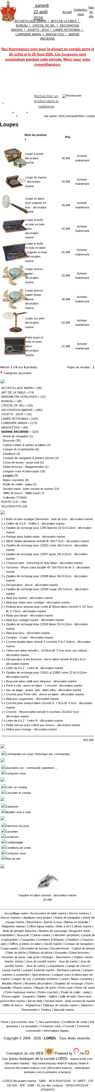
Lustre (64, 978)
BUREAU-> (8, 401)
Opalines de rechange (69, 983)
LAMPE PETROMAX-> (15, 418)
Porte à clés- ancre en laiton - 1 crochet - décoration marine (44, 685)
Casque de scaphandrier (19, 449)
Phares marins (22, 987)
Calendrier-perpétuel (66, 935)
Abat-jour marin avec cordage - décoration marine (38, 602)
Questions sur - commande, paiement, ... (32, 767)
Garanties (12, 831)
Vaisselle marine (64, 1009)
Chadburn (9, 453)
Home (4, 1022)
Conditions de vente (18, 847)
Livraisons (12, 836)
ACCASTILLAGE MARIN (30, 21)
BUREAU (22, 25)
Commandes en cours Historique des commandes (38, 754)
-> (16, 431)
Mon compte (87, 116)
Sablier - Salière (47, 996)
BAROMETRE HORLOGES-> (20, 396)
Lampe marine (11, 970)
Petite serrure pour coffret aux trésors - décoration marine (43, 725)
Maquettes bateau (13, 926)
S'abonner (12, 806)
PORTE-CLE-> (11, 501)
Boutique (20, 112)
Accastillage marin (16, 913)
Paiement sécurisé (17, 826)
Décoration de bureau (34, 948)
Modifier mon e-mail (18, 812)
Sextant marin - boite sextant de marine (28, 488)
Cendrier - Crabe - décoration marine (29, 637)
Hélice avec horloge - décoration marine (31, 729)
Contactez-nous (16, 773)
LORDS (50, 1038)
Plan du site (91, 12)
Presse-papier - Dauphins (18, 996)
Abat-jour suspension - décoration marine (32, 698)
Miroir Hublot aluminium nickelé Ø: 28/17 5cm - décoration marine (47, 541)
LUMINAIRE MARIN (28, 34)
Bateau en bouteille (76, 922)
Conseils (68, 1026)
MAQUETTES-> (11, 427)
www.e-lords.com (81, 1058)
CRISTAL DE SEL (43, 25)
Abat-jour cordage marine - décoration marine (35, 620)
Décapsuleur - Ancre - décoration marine (32, 584)
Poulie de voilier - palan (17, 484)
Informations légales (56, 1030)
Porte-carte (65, 987)
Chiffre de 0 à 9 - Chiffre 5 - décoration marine (35, 523)
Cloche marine (53, 943)
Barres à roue (53, 922)
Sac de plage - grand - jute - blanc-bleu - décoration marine (43, 690)
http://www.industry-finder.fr (49, 1063)
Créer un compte (16, 787)
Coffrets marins (82, 926)
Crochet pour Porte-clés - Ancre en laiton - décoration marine (45, 694)
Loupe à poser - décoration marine (35, 158)
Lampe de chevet (78, 965)
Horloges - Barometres (56, 957)
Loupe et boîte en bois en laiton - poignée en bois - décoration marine (36, 252)
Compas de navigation (78, 943)
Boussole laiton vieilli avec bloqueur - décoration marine (41, 681)
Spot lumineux (41, 974)
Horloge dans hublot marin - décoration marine (35, 536)
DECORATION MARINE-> (18, 410)
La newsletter (29, 1026)
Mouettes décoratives (38, 983)
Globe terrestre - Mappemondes (23, 466)
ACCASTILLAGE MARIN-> (18, 387)
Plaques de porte (45, 987)
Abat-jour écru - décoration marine (28, 633)
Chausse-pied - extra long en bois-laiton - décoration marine (44, 562)
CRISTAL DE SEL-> (14, 405)
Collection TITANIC (15, 497)
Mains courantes (13, 480)
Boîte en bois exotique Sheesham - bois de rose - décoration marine (49, 519)
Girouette (61, 952)
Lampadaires (56, 965)
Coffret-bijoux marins (40, 926)
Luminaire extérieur (46, 978)
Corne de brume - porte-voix (21, 462)
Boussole (9, 440)
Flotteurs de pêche (40, 952)
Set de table (34, 1001)
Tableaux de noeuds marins (60, 1005)
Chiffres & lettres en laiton (24, 943)
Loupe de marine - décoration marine (35, 182)
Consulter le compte (18, 792)
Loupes (23, 115)
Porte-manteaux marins (20, 992)
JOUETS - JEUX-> (13, 414)
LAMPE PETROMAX (67, 29)
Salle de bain (68, 996)
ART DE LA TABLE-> (14, 392)
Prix (67, 137)
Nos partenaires (49, 1022)
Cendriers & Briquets (50, 939)
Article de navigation (15, 436)
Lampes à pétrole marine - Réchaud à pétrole (51, 970)
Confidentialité (14, 842)
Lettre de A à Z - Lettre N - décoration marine (34, 720)
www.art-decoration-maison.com (25, 1067)
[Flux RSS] (72, 95)
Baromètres (34, 922)
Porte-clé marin (85, 987)
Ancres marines (79, 913)
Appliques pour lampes (37, 917)
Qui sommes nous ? (24, 1022)
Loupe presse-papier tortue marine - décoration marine (34, 299)
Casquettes (27, 939)
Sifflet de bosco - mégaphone (21, 1005)
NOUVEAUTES (11, 506)
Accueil (67, 12)
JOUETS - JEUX (38, 29)
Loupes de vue (21, 978)
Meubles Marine (12, 983)
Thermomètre (30, 1009)
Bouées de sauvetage (53, 930)
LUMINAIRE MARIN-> (15, 423)
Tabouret (86, 1005)
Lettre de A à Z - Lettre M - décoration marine (34, 668)
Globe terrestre (79, 952)
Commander (71, 116)
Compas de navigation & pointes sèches (28, 458)
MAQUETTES (55, 34)
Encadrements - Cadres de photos (72, 948)
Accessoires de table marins (48, 913)
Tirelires (46, 1009)
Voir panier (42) (53, 116)
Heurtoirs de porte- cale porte (21, 957)
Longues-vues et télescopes (21, 471)
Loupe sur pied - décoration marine (35, 323)
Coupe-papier (9, 948)
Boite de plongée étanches (20, 930)
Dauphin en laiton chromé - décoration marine (47, 895)
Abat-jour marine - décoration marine (29, 597)
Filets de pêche (16, 952)
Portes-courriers (48, 992)
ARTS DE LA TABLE (64, 21)
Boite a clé (62, 926)
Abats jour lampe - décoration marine (29, 615)
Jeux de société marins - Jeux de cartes (52, 961)
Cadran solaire (40, 935)
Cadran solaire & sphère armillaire (24, 445)
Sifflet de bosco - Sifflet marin (21, 493)
